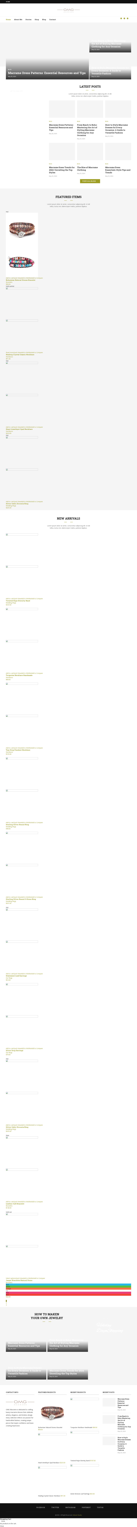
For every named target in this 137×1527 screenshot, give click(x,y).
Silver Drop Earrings (14, 1050)
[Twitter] (123, 1)
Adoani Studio (77, 1515)
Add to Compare (37, 278)
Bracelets (9, 282)
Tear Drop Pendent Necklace (18, 750)
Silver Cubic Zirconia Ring (17, 504)
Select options (11, 1278)
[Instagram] (125, 1)
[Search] (130, 19)
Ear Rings (9, 978)
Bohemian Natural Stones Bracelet (20, 280)
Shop (37, 19)
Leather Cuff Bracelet (15, 1204)
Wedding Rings (11, 506)
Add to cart (10, 278)
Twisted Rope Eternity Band (18, 601)
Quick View (17, 278)
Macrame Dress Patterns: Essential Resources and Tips (47, 73)
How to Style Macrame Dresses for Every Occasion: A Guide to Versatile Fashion (110, 70)
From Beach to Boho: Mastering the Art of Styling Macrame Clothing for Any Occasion (108, 43)
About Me (18, 19)
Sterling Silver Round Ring (17, 824)
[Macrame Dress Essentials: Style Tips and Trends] (118, 151)
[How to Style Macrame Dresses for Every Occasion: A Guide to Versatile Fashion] (118, 109)
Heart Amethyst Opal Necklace (19, 429)
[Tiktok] (130, 1)
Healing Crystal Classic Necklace (20, 354)
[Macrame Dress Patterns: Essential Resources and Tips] (47, 52)
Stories (28, 19)
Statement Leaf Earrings (16, 976)
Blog (44, 19)
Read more (10, 352)
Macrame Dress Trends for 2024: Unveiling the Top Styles (62, 170)
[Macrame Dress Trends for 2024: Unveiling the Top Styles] (62, 151)
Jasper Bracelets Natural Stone (19, 1280)
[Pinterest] (128, 1)
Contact (52, 19)
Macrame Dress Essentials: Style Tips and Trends (117, 170)
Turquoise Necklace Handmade (19, 675)
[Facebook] (120, 1)
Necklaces (9, 357)
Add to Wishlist (26, 278)
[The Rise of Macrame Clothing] (90, 151)
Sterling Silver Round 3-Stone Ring (21, 899)
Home (8, 1)
